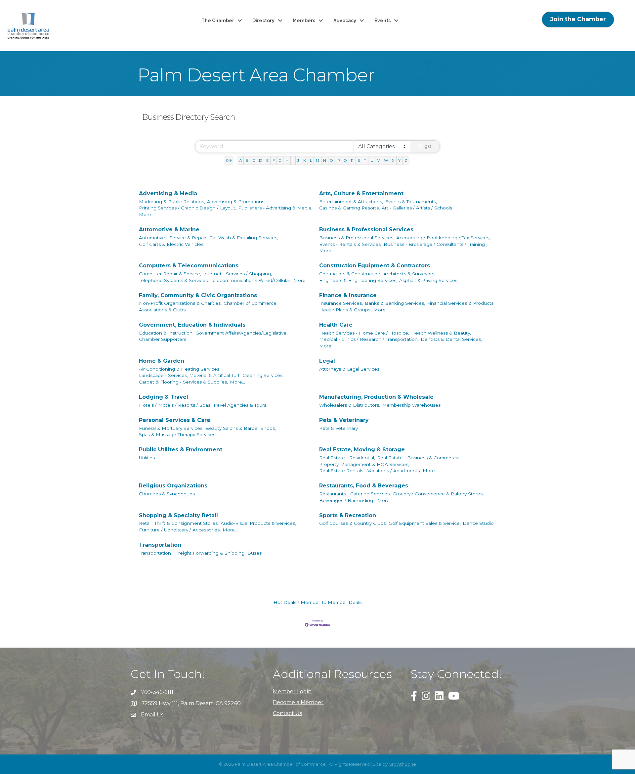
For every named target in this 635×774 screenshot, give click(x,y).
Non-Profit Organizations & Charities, (180, 303)
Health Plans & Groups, (345, 309)
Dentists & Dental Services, (451, 339)
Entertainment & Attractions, (351, 201)
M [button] (317, 160)
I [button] (292, 160)
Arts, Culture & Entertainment (361, 193)
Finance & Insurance (348, 295)
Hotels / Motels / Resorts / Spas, (175, 405)
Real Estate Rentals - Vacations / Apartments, (370, 470)
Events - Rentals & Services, (350, 244)
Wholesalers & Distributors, (349, 405)
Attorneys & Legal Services (349, 369)
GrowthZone (402, 764)
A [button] (240, 160)
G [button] (280, 160)
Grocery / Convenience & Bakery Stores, (438, 493)
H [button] (286, 160)
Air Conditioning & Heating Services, (179, 369)
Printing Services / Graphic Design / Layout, (187, 207)
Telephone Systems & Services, (174, 280)
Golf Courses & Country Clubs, (353, 523)
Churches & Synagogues (167, 493)
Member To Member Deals (331, 602)
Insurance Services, (341, 303)
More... (146, 214)
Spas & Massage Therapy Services (177, 434)
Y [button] (399, 160)
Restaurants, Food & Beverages (363, 485)
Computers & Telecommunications (188, 265)
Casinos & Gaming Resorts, (349, 207)
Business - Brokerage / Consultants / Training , (435, 244)
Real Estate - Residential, (347, 457)
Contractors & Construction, (350, 273)
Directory (263, 20)
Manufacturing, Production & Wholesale (376, 397)
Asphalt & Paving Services (428, 280)
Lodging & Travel (163, 397)
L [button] (311, 160)
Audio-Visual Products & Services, (258, 523)
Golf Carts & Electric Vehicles (171, 244)
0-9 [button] (229, 160)
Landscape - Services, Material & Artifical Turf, (189, 375)
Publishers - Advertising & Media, (275, 207)
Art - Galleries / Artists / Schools (417, 207)
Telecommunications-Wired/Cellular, (251, 280)
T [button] (365, 160)
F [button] (274, 160)
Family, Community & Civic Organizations (198, 295)
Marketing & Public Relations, (172, 201)
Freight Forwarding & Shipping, (210, 553)
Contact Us (287, 713)
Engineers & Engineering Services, (358, 280)
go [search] (427, 146)
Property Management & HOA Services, (364, 464)
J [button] (298, 160)
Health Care (336, 325)
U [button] (371, 160)
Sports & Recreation (347, 515)
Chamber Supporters (162, 339)
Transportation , (156, 553)
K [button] (304, 160)
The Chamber (217, 20)
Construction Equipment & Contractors (374, 265)
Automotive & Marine (169, 229)
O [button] (331, 160)
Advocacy (344, 20)
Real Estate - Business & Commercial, (419, 457)
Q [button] (345, 160)
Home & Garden (161, 361)
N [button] (324, 160)
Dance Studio (478, 523)
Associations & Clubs (162, 309)
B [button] (247, 160)
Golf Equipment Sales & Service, (425, 523)
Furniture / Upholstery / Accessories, (180, 529)
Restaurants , (333, 493)
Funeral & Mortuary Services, (171, 428)
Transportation (160, 545)
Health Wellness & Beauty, (441, 333)
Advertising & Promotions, (236, 201)
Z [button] (405, 160)
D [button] (260, 160)
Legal (327, 361)
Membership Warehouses (411, 405)
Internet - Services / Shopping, (237, 273)
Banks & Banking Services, (395, 303)
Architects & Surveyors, (409, 273)
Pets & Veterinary (344, 420)
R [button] (352, 160)
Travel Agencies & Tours (239, 405)
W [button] (386, 160)
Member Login (292, 691)
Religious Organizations (173, 485)
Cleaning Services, (262, 375)
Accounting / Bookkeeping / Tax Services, (443, 237)
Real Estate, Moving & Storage (362, 449)
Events (382, 20)
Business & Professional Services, (356, 237)
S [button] (359, 160)
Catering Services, (370, 493)
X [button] (393, 160)
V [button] (378, 160)
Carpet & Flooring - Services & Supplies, (183, 382)
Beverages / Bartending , (347, 500)
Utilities (147, 457)
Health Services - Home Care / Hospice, (364, 333)
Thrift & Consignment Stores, (186, 523)
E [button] (267, 160)
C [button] (254, 160)
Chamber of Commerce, (250, 303)
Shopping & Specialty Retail (178, 515)
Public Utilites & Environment (180, 449)
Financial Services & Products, (460, 303)
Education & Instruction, (166, 333)
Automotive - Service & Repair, (173, 237)
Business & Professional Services (366, 229)
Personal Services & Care (174, 420)
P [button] (338, 160)
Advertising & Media (168, 193)
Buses (254, 553)
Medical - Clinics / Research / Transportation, (369, 339)
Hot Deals (285, 602)
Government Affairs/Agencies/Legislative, (241, 333)
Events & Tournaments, (411, 201)
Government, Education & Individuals (192, 325)
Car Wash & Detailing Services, (243, 237)
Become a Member (298, 702)
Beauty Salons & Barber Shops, (240, 428)
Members (304, 20)
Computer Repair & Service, (170, 273)
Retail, (145, 523)
